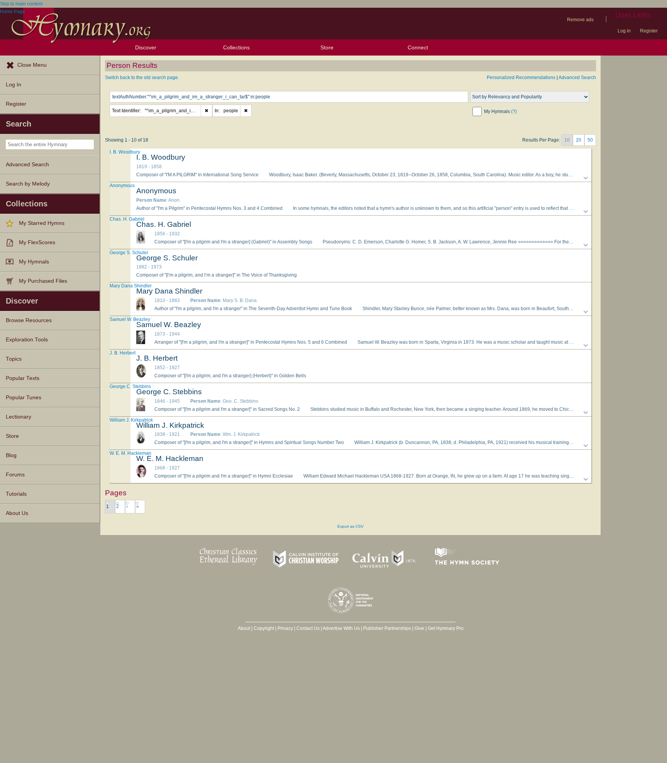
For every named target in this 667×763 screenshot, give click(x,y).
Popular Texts (22, 378)
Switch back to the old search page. (142, 77)
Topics (14, 359)
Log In (13, 85)
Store (327, 47)
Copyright (264, 628)
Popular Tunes (23, 397)
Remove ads (580, 19)
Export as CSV (350, 526)
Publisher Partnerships (387, 628)
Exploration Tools (27, 340)
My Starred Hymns (41, 223)
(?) (514, 111)
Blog (11, 455)
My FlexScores (37, 242)
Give (419, 628)
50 (590, 140)
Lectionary (18, 417)
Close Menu (32, 65)
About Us (17, 513)
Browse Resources (29, 320)
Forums (15, 475)
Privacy (285, 628)
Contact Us (308, 628)
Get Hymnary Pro (446, 628)
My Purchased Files (43, 281)
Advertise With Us (341, 628)
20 (578, 140)
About (244, 628)
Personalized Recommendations (521, 77)
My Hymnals (34, 262)
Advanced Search (27, 164)
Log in (624, 31)
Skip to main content (21, 4)
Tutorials (16, 494)
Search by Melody (28, 184)
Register (649, 31)
